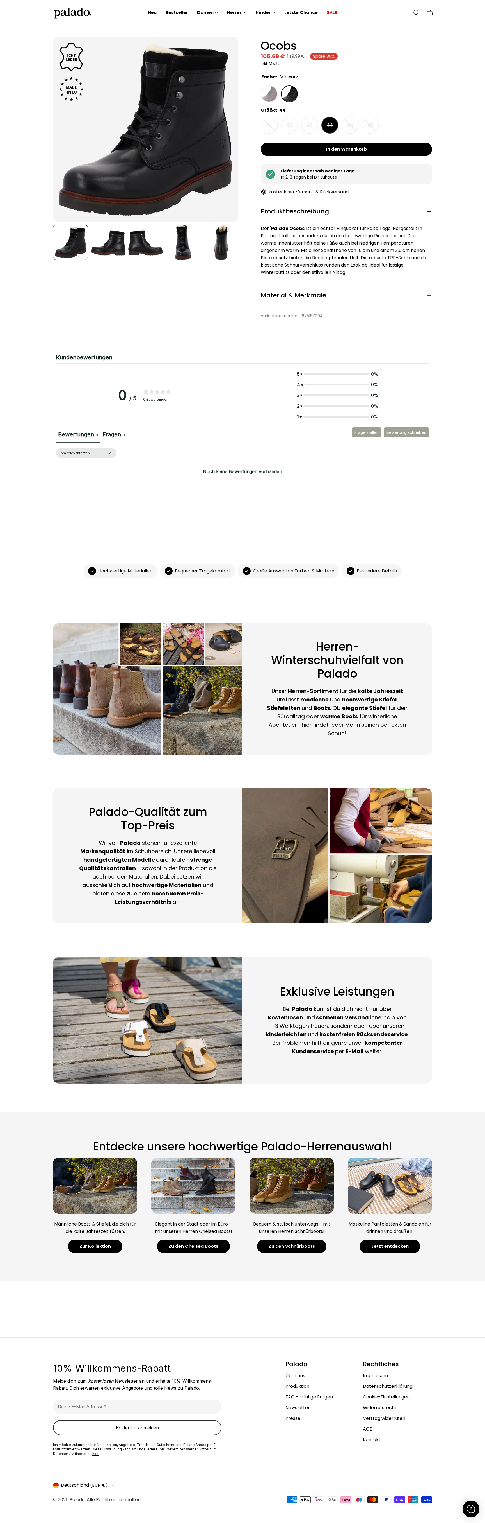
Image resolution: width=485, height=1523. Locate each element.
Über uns (295, 1375)
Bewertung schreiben (406, 432)
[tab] (113, 435)
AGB (367, 1429)
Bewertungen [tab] (78, 434)
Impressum (375, 1375)
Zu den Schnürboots (292, 1246)
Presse (292, 1418)
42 (292, 128)
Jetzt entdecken (390, 1246)
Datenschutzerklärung (388, 1386)
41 (272, 128)
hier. (95, 1454)
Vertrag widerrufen (384, 1418)
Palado (77, 1499)
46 (373, 128)
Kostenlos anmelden (137, 1428)
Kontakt (372, 1439)
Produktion (297, 1386)
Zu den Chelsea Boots (193, 1246)
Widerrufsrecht (380, 1407)
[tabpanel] (242, 490)
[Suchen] (416, 12)
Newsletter (297, 1407)
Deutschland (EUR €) (84, 1485)
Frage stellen (366, 432)
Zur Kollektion (95, 1246)
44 (330, 125)
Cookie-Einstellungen (386, 1397)
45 (352, 128)
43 (312, 128)
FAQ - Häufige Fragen (309, 1397)
